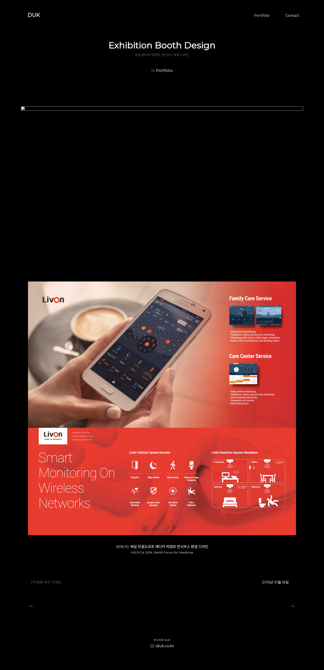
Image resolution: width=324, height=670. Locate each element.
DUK (34, 15)
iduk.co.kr (164, 646)
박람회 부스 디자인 (47, 582)
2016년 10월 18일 (275, 582)
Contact (292, 15)
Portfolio (262, 15)
